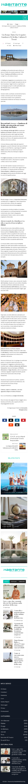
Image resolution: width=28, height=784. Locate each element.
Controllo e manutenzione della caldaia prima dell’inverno (19, 614)
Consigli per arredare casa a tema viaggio (12, 523)
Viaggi (14, 32)
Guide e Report (5, 701)
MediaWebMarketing (19, 781)
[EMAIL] (17, 424)
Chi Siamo (3, 689)
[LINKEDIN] (17, 420)
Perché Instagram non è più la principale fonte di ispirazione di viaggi (13, 488)
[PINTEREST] (23, 420)
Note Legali (4, 705)
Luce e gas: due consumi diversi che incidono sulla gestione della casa (12, 603)
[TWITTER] (11, 420)
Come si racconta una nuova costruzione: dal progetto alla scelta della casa (19, 658)
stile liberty (5, 352)
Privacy (3, 708)
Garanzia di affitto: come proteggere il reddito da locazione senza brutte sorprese (19, 629)
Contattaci (4, 692)
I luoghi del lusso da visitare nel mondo (14, 557)
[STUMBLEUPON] (11, 424)
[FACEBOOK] (4, 420)
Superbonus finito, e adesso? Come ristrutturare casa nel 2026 (19, 644)
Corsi (2, 698)
